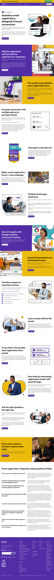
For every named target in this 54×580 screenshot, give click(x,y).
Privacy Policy (10, 575)
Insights (20, 567)
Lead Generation (22, 553)
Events (33, 545)
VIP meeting (48, 556)
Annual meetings (49, 545)
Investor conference (48, 570)
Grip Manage (41, 480)
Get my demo (49, 4)
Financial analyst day (49, 566)
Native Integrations (22, 568)
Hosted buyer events (48, 552)
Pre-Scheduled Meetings (23, 554)
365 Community (22, 557)
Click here (47, 528)
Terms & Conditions (4, 575)
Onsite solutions (22, 559)
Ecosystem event (49, 561)
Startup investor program (49, 559)
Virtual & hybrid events (35, 556)
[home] (3, 4)
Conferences (48, 548)
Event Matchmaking (22, 545)
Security (20, 565)
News (40, 545)
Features (20, 564)
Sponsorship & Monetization (24, 548)
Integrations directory (23, 570)
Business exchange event (49, 563)
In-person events (35, 553)
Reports (33, 548)
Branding (20, 571)
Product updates (42, 548)
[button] (8, 4)
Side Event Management (23, 551)
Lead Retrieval (21, 556)
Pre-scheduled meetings (48, 555)
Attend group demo (48, 1)
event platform (48, 94)
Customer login (42, 4)
